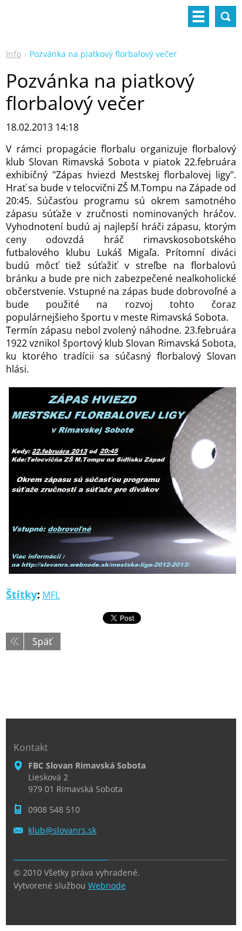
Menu (198, 16)
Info (13, 53)
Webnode (107, 885)
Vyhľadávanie (225, 16)
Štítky (21, 594)
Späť (42, 641)
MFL (51, 594)
